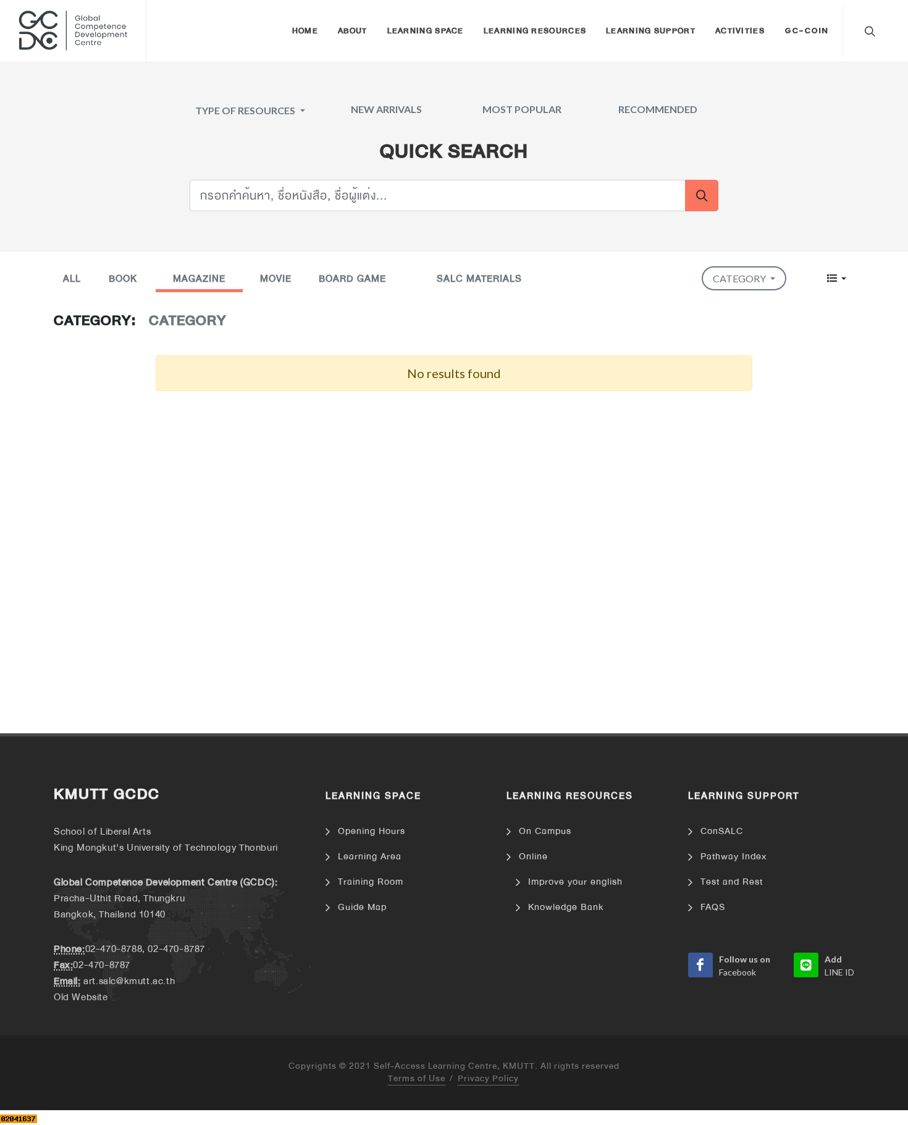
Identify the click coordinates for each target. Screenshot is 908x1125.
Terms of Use (416, 1078)
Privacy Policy (488, 1078)
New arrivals (386, 109)
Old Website (81, 997)
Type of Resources (246, 110)
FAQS (712, 907)
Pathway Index (733, 856)
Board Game (352, 279)
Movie (276, 279)
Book (123, 279)
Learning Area (369, 856)
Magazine (199, 279)
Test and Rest (731, 882)
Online (533, 856)
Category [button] (740, 278)
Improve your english (575, 882)
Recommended (657, 109)
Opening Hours (371, 831)
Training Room (370, 882)
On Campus (545, 831)
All (72, 279)
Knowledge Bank (565, 907)
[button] (836, 278)
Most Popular (521, 109)
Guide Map (362, 907)
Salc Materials (479, 279)
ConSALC (721, 831)
